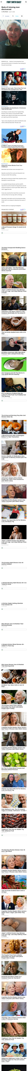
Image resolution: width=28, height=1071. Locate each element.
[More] (21, 16)
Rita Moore (5, 11)
